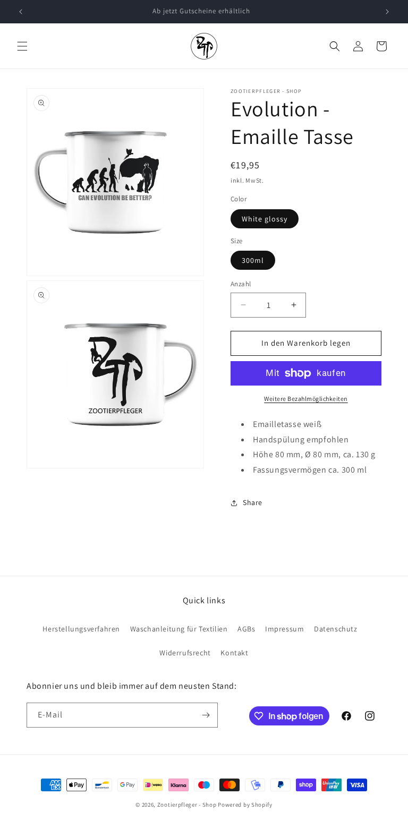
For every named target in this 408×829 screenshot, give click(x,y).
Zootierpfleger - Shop (187, 804)
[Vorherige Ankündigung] (20, 11)
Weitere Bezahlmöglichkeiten (306, 399)
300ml (253, 260)
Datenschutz (336, 629)
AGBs (246, 629)
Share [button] (252, 502)
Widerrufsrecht (184, 652)
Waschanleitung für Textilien (179, 629)
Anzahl (241, 283)
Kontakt (234, 652)
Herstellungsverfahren (81, 629)
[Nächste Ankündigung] (387, 11)
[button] (22, 46)
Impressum (284, 629)
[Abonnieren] (205, 715)
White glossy (264, 219)
